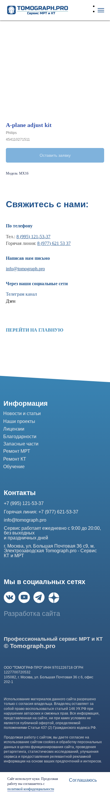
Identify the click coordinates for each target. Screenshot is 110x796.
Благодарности (19, 436)
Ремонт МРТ (16, 451)
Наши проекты (19, 421)
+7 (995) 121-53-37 (24, 503)
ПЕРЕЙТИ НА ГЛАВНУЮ (34, 330)
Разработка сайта (32, 613)
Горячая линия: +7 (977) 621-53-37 (41, 511)
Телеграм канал (21, 294)
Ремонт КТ (14, 458)
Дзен (11, 301)
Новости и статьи (22, 413)
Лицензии (13, 428)
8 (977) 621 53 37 (54, 243)
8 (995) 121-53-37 (33, 236)
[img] (9, 597)
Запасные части (20, 443)
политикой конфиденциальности (30, 789)
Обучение (14, 466)
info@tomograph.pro (25, 268)
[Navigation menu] (101, 10)
